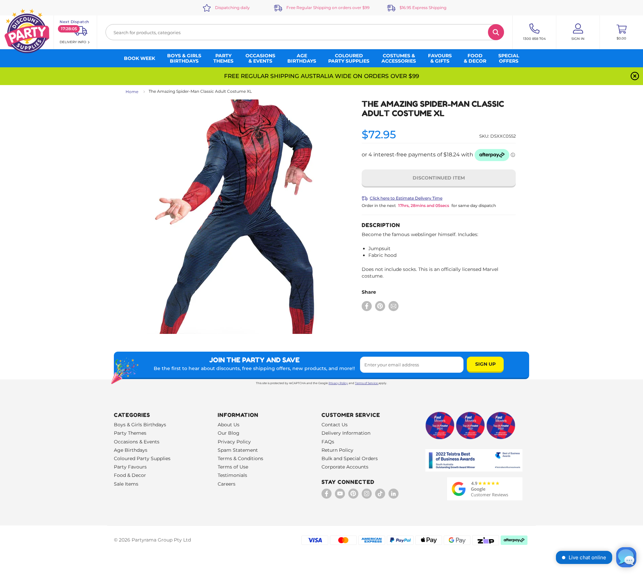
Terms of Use (233, 467)
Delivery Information (346, 433)
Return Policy (337, 450)
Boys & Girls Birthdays (140, 425)
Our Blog (228, 433)
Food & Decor (130, 475)
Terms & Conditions (240, 458)
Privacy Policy (338, 383)
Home (132, 91)
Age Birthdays (130, 450)
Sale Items (126, 484)
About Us (228, 425)
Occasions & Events (136, 442)
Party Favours (130, 467)
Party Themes (130, 433)
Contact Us (335, 425)
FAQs (328, 442)
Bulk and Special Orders (350, 458)
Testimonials (232, 475)
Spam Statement (238, 450)
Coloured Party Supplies (142, 458)
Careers (226, 484)
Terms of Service (366, 383)
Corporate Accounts (345, 467)
